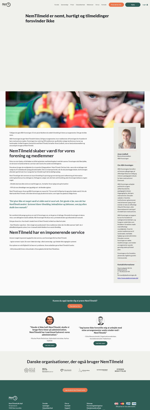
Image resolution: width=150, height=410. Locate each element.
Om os (97, 4)
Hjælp (133, 4)
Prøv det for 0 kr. (116, 4)
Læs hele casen (49, 345)
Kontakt (103, 4)
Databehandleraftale (94, 408)
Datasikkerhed (80, 4)
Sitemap (89, 403)
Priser (72, 4)
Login (144, 4)
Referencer (90, 4)
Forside (57, 4)
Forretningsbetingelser (95, 406)
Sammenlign (64, 4)
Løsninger (46, 406)
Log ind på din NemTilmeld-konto (75, 390)
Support (67, 408)
